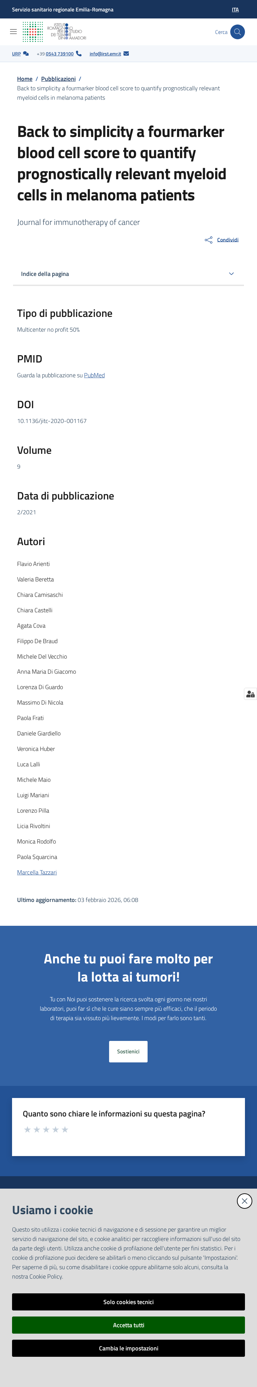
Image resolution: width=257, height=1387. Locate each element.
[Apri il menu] (13, 32)
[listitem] (20, 53)
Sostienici (128, 1051)
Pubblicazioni (58, 78)
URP (16, 53)
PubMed (94, 375)
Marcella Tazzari (37, 872)
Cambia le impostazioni (128, 1348)
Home (24, 78)
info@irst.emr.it (105, 53)
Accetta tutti (128, 1325)
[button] (237, 32)
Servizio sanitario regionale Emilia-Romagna (62, 9)
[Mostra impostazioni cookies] (250, 694)
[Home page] (60, 32)
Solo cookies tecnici (128, 1301)
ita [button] (235, 9)
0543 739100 (60, 53)
